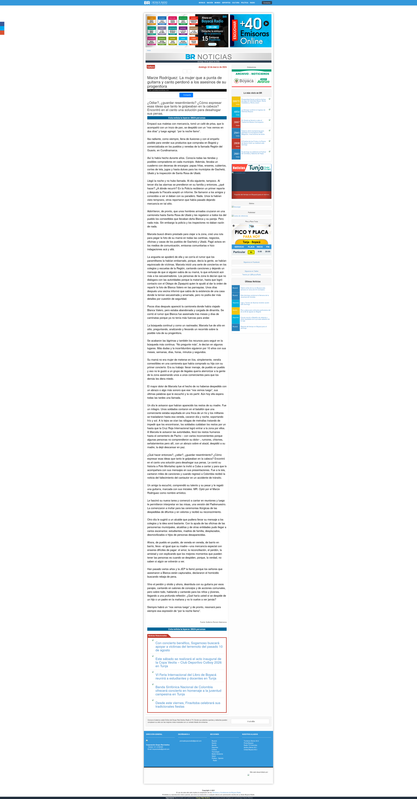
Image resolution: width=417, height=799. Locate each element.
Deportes (215, 747)
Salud (214, 756)
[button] (152, 30)
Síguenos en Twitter (251, 271)
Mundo (214, 745)
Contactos (266, 3)
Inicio (149, 50)
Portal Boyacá (248, 743)
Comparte (187, 95)
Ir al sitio (251, 721)
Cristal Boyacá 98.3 (250, 749)
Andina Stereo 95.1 (250, 747)
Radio (215, 760)
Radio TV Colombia (250, 745)
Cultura (214, 749)
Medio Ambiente (217, 754)
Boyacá (214, 741)
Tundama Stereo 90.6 (251, 741)
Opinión (220, 758)
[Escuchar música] (250, 30)
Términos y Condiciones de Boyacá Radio (226, 792)
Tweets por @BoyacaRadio (251, 274)
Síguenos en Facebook (252, 262)
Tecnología (215, 752)
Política (214, 758)
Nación (214, 743)
